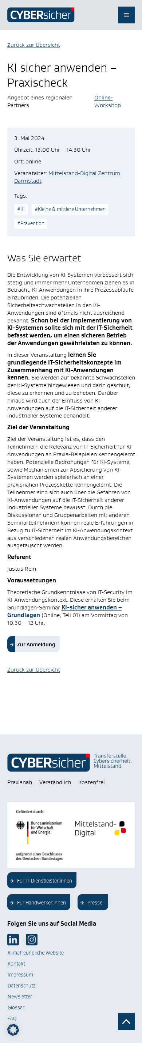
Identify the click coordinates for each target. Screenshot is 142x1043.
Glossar (16, 1007)
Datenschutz (21, 986)
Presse (94, 903)
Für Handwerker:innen (41, 903)
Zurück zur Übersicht (33, 45)
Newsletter (20, 996)
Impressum (20, 975)
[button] (13, 1030)
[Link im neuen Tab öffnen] (13, 939)
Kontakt (16, 964)
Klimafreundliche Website (36, 953)
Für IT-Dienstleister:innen (44, 881)
